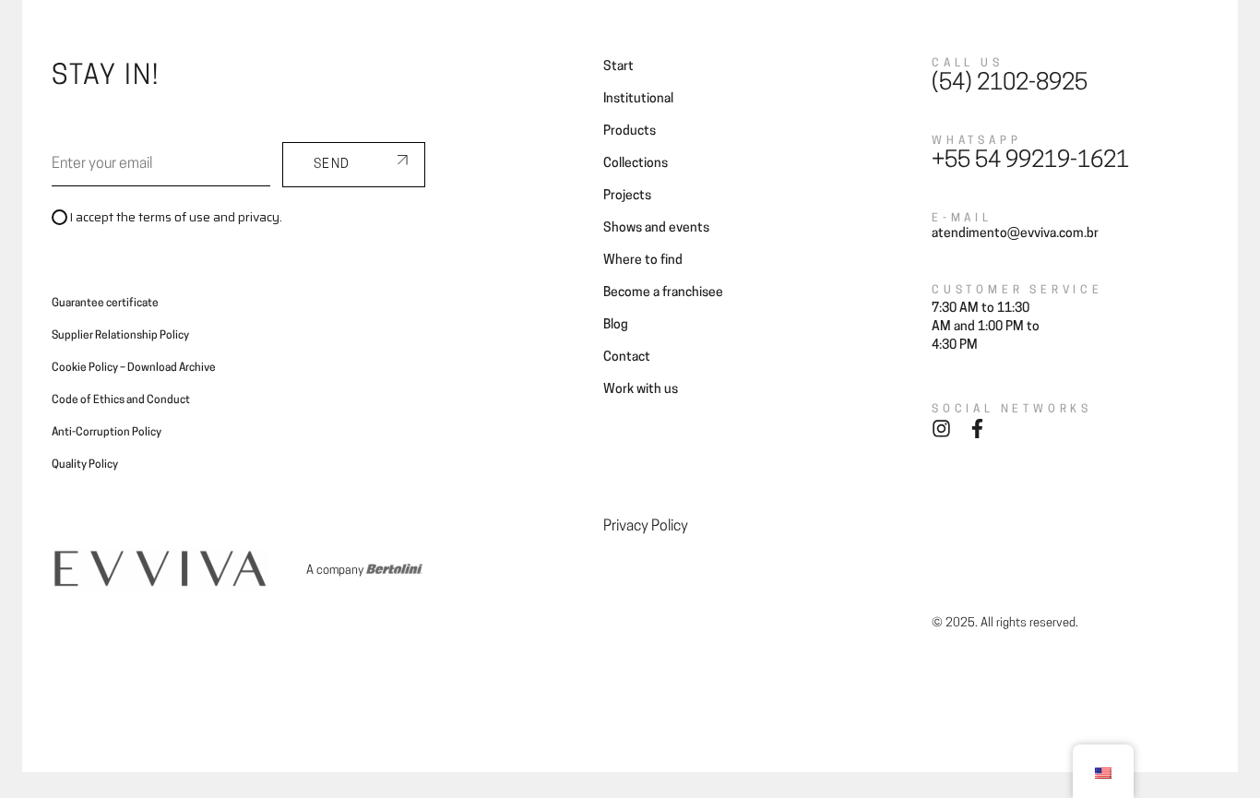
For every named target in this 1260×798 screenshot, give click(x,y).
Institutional (638, 99)
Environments (431, 39)
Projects (612, 39)
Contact (987, 39)
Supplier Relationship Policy (120, 335)
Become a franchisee (827, 39)
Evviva (347, 39)
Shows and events (656, 228)
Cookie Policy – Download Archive (134, 368)
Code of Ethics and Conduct (121, 400)
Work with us (640, 390)
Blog (925, 39)
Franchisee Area (1083, 39)
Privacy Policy (645, 526)
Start (618, 67)
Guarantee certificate (105, 303)
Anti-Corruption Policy (106, 432)
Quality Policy (85, 464)
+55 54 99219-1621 (1030, 161)
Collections (530, 39)
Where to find (702, 39)
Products (629, 131)
